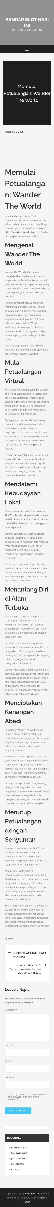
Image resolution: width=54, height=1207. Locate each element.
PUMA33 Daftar (19, 1147)
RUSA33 (15, 1169)
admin (11, 938)
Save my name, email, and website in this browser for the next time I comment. (27, 1096)
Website (9, 1077)
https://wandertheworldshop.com (22, 232)
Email (9, 1061)
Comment (11, 1009)
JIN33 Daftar (17, 1163)
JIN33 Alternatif (19, 1153)
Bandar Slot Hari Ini (35, 1193)
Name (9, 1045)
